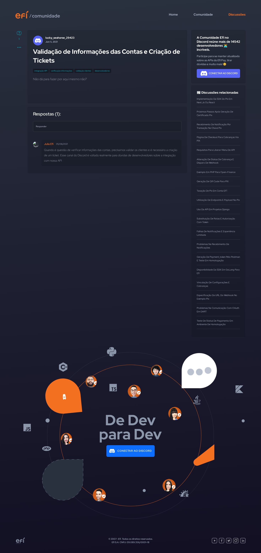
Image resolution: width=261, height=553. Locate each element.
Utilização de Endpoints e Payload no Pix (218, 199)
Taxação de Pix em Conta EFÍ (212, 190)
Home (173, 14)
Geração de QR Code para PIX (213, 181)
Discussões (237, 14)
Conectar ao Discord (134, 451)
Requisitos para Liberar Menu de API (216, 149)
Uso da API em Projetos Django (213, 209)
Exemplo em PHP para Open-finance (216, 172)
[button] (19, 47)
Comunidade (203, 14)
